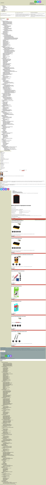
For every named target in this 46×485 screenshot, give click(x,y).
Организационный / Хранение (4, 159)
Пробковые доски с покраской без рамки (9, 70)
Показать (7, 171)
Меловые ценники (4, 58)
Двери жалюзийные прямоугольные (7, 112)
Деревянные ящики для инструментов (8, 465)
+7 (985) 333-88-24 (32, 3)
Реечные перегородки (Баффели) (6, 440)
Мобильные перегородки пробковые (7, 22)
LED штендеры (5, 45)
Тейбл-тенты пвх (5, 119)
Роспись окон (4, 480)
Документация (3, 11)
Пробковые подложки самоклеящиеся (8, 403)
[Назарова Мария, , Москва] (1, 175)
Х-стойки (4, 130)
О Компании (3, 5)
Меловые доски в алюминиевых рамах (8, 53)
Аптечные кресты (5, 32)
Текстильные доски (4, 459)
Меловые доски (3, 46)
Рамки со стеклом (5, 137)
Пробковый (2, 155)
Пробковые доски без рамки (6, 66)
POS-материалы (4, 128)
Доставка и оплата (5, 348)
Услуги (25, 348)
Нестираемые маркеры (7, 150)
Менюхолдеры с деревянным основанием (8, 121)
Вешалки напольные (4, 438)
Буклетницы (3, 106)
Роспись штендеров (5, 143)
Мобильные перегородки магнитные (7, 21)
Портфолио (4, 6)
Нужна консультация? (3, 359)
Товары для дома (4, 139)
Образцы (3, 472)
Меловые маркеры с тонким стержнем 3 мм (9, 148)
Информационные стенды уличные (7, 434)
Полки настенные (4, 79)
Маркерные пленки (5, 104)
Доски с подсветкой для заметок (6, 93)
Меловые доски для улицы (6, 54)
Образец (2, 161)
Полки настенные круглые (6, 412)
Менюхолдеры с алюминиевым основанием (8, 124)
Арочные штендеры (5, 41)
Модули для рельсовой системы (7, 425)
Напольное (2, 165)
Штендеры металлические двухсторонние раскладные (11, 38)
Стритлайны (4, 40)
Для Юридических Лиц (17, 348)
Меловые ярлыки (5, 62)
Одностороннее (3, 167)
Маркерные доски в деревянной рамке (8, 126)
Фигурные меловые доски (6, 49)
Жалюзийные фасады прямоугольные (9, 114)
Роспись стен (4, 142)
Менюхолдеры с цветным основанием (8, 123)
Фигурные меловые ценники (6, 395)
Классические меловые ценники (7, 59)
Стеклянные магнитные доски (6, 89)
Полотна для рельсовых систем (8, 98)
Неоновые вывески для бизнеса (8, 30)
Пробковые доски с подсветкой (7, 94)
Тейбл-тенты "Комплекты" (6, 450)
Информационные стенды (5, 105)
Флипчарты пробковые (6, 76)
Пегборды (4, 411)
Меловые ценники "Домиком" (6, 60)
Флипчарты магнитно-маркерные (7, 407)
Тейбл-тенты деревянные (6, 449)
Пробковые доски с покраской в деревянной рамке (10, 71)
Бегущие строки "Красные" (6, 141)
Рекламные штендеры (4, 33)
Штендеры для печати (5, 39)
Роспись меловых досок (6, 478)
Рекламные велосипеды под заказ (7, 117)
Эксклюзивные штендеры (6, 43)
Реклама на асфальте (4, 131)
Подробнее (12, 236)
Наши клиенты (3, 10)
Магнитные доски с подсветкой (7, 420)
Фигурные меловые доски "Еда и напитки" (9, 51)
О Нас (13, 348)
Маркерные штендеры (6, 375)
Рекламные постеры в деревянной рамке (8, 100)
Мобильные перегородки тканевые (7, 23)
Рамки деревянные (5, 469)
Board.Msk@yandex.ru (3, 347)
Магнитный (2, 153)
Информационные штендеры (6, 44)
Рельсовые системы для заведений (7, 97)
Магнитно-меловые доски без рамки (8, 85)
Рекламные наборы (4, 115)
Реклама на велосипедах (5, 116)
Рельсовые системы (4, 96)
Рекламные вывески (4, 24)
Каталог (1, 360)
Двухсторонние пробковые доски (7, 74)
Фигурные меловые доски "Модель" (8, 52)
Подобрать (23, 170)
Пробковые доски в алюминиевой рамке (9, 68)
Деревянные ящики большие (6, 133)
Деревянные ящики (4, 464)
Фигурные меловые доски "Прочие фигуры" (9, 50)
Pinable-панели (3, 125)
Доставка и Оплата (4, 9)
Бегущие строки (4, 140)
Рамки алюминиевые (5, 136)
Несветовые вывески (5, 27)
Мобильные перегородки (5, 362)
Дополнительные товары (15, 216)
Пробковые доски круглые (6, 72)
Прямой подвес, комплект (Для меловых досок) (19, 331)
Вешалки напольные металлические (7, 110)
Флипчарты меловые (5, 77)
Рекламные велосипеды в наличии (7, 446)
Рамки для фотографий (4, 134)
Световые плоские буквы (7, 26)
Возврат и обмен (5, 7)
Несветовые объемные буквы (8, 28)
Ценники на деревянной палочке (7, 63)
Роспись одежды (5, 144)
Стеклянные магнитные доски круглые (9, 91)
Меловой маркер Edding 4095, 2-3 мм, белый (18, 316)
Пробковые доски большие (6, 69)
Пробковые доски (4, 397)
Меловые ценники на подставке (7, 391)
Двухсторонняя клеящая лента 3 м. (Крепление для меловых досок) (22, 254)
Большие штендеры (5, 377)
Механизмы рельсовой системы (8, 99)
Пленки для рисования (4, 430)
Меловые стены (5, 57)
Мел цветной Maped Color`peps (16, 301)
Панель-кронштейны (5, 371)
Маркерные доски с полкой (6, 127)
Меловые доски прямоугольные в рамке (9, 48)
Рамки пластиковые (5, 135)
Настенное (2, 164)
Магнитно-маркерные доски (6, 86)
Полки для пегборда (5, 81)
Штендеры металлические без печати (9, 37)
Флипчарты (3, 75)
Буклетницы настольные (6, 108)
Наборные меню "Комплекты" (6, 78)
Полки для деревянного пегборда (8, 82)
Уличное (2, 166)
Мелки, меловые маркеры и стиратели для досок (9, 147)
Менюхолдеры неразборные (6, 122)
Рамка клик (4, 470)
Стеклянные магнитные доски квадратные (9, 90)
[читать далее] (13, 181)
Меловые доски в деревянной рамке (7, 47)
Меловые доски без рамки (6, 382)
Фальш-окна (3, 111)
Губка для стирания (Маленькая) (16, 238)
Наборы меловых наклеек (6, 64)
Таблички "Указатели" (5, 101)
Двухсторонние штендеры (7, 35)
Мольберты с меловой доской (6, 380)
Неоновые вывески (5, 29)
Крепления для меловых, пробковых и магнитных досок (10, 146)
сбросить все (2, 151)
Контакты (1, 348)
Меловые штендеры (5, 34)
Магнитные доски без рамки (6, 84)
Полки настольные (5, 83)
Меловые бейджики (5, 392)
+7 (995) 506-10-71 (32, 2)
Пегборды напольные (5, 80)
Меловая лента (5, 394)
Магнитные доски (4, 414)
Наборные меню (4, 408)
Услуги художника (4, 476)
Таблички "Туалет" (5, 102)
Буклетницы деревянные (6, 107)
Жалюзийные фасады (5, 113)
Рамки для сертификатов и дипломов (7, 138)
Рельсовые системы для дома (6, 424)
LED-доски (4, 55)
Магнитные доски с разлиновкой (7, 417)
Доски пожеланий (4, 444)
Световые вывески (5, 367)
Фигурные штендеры (5, 378)
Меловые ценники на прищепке (7, 65)
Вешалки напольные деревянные (7, 109)
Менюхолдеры (3, 120)
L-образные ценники (5, 61)
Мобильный (2, 157)
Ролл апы (4, 129)
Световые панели (5, 31)
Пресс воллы (4, 461)
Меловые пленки (5, 103)
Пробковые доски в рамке (6, 399)
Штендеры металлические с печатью (8, 36)
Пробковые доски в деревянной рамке (9, 67)
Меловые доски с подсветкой (6, 95)
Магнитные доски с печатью (6, 88)
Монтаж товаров (4, 145)
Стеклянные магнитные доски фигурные (9, 92)
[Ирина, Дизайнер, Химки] (1, 180)
